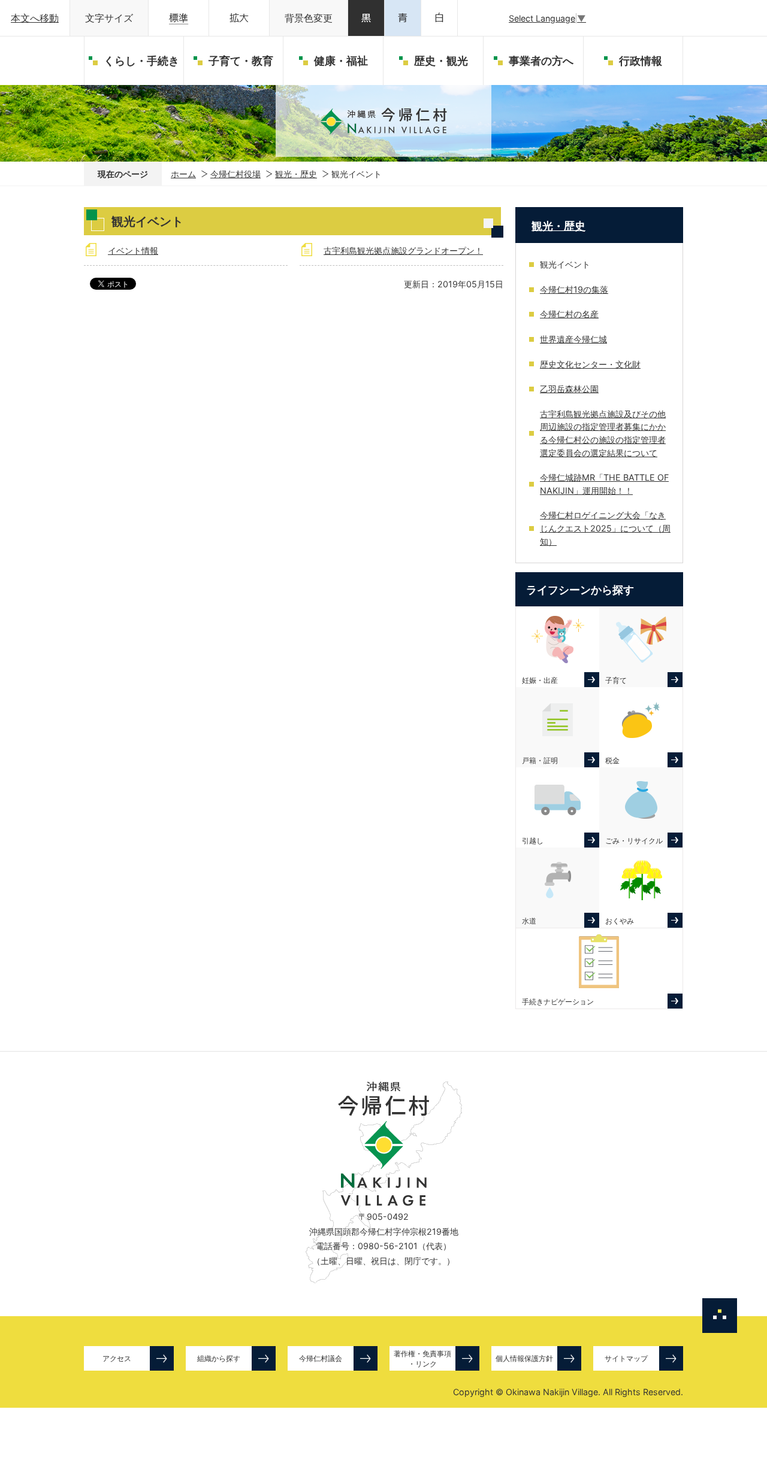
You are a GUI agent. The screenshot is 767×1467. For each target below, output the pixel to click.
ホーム (183, 174)
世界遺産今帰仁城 (573, 339)
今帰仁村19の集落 (574, 289)
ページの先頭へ (719, 1315)
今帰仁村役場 (235, 174)
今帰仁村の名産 (569, 314)
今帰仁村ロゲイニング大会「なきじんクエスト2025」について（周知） (605, 528)
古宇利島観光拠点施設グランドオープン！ (403, 250)
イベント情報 (133, 250)
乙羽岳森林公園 (569, 389)
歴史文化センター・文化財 (590, 364)
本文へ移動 (35, 18)
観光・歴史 (296, 174)
